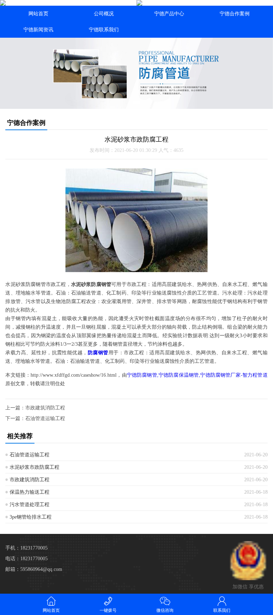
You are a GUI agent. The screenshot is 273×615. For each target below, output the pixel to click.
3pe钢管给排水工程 (31, 517)
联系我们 (221, 610)
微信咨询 (164, 610)
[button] (136, 102)
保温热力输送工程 (29, 492)
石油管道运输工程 (45, 418)
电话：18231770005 (26, 558)
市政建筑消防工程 (45, 407)
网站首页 (38, 13)
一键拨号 (108, 610)
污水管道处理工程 (29, 504)
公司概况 (104, 13)
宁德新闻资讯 (38, 29)
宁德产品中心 (169, 13)
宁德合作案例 (235, 13)
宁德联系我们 (104, 29)
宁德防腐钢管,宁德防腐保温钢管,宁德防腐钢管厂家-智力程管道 (197, 375)
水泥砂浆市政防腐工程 (34, 467)
